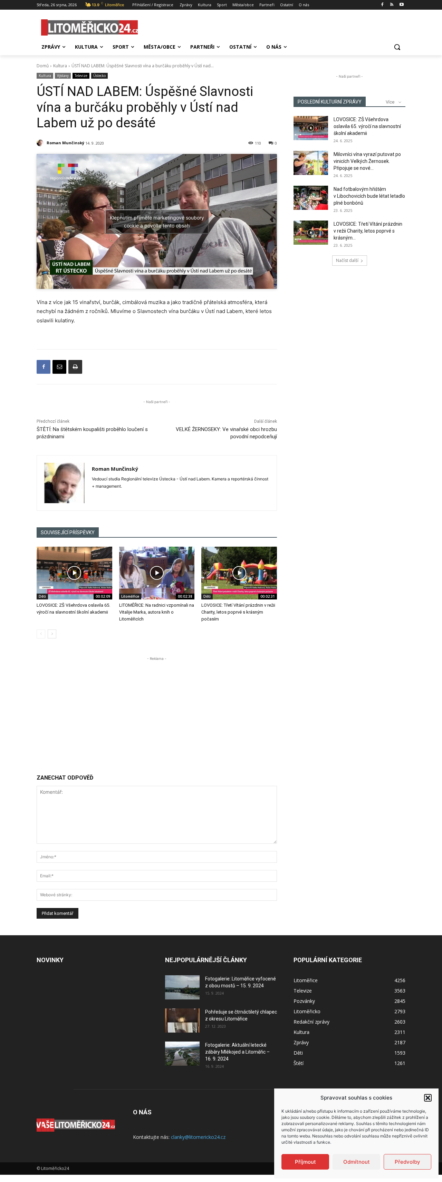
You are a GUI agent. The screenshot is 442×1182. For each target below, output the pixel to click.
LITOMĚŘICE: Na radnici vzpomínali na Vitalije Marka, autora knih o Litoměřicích (156, 612)
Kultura (60, 66)
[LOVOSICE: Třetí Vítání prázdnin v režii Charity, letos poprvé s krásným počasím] (239, 573)
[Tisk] (75, 367)
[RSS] (392, 5)
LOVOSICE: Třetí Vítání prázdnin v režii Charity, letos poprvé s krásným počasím (238, 612)
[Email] (59, 367)
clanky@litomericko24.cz (198, 1137)
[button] (427, 1097)
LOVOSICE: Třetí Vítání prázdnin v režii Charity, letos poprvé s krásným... (368, 231)
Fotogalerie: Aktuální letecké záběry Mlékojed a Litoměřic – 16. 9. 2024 (237, 1052)
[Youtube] (401, 5)
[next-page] (52, 633)
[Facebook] (382, 5)
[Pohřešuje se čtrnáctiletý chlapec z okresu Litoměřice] (182, 1020)
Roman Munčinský (65, 142)
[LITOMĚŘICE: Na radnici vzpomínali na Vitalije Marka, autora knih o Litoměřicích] (157, 573)
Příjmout (305, 1162)
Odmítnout (356, 1162)
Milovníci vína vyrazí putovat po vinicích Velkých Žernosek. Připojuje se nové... (367, 161)
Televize (81, 75)
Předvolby (407, 1162)
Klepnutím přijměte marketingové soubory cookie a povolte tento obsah (157, 221)
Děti (42, 596)
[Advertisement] (157, 710)
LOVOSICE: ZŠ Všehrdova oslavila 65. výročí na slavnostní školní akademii (367, 126)
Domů (43, 66)
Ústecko (99, 75)
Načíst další (347, 260)
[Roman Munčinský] (41, 142)
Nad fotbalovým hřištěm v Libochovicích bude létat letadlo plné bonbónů (369, 196)
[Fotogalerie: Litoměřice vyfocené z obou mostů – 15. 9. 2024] (182, 987)
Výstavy (63, 75)
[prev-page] (41, 633)
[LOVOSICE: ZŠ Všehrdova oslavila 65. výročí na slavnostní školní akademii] (74, 573)
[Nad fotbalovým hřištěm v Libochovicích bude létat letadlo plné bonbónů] (311, 198)
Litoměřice (130, 596)
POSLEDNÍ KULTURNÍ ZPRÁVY (330, 102)
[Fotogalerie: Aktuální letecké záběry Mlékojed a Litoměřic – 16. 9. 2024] (182, 1054)
